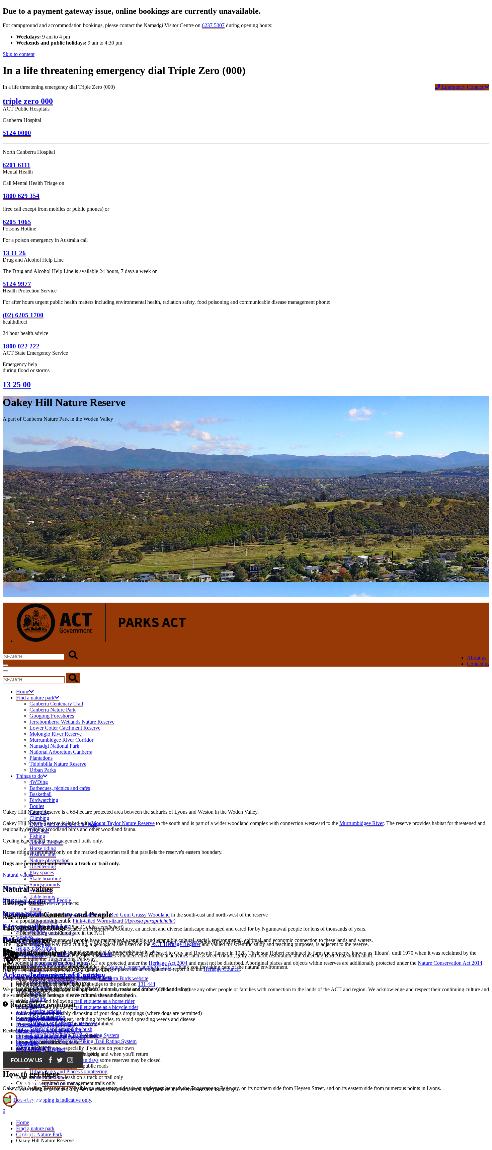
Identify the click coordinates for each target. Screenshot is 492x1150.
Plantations (41, 758)
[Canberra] (31, 1089)
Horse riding (42, 848)
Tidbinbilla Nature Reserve (57, 764)
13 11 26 (14, 253)
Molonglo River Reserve (55, 734)
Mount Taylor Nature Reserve (123, 823)
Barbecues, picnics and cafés (59, 788)
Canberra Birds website (123, 978)
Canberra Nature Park (52, 710)
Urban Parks (42, 770)
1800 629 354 (21, 195)
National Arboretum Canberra (60, 752)
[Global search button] (73, 655)
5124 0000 (17, 132)
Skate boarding (45, 878)
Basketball (40, 794)
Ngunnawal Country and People (37, 900)
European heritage (22, 913)
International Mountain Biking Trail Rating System (83, 1041)
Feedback (26, 1007)
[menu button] (5, 665)
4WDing (38, 782)
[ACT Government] (31, 1141)
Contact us (478, 664)
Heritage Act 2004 (168, 963)
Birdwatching (43, 800)
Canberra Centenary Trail (56, 703)
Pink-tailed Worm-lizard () (124, 921)
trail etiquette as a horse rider (104, 1001)
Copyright (26, 1043)
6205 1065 (17, 221)
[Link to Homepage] (101, 641)
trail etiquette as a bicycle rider (106, 1007)
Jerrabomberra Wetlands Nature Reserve (71, 722)
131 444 (146, 984)
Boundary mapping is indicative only (52, 1100)
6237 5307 (213, 25)
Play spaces (41, 872)
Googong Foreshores (51, 716)
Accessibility (29, 1025)
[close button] (5, 671)
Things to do (29, 776)
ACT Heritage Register (40, 1049)
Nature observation (36, 948)
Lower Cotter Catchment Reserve (64, 728)
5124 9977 (17, 283)
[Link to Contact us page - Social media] (43, 1067)
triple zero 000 (28, 101)
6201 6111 (16, 164)
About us (476, 658)
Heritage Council (221, 969)
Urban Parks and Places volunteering (68, 1071)
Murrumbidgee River (361, 823)
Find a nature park (35, 697)
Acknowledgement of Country (54, 975)
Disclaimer (27, 1037)
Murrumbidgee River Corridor (61, 740)
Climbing (39, 818)
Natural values (18, 875)
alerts (106, 954)
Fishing (37, 836)
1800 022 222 (21, 346)
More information (21, 938)
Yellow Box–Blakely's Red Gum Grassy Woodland (115, 915)
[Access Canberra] (31, 1124)
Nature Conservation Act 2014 (450, 963)
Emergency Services (37, 1019)
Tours (35, 908)
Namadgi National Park (54, 746)
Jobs (20, 1013)
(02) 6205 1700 (23, 315)
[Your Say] (31, 1106)
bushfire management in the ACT (51, 1037)
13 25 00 (17, 384)
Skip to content (18, 54)
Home (22, 691)
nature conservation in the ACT (49, 1031)
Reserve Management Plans (45, 1025)
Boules (36, 806)
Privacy (24, 1031)
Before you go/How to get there (36, 926)
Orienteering (42, 866)
